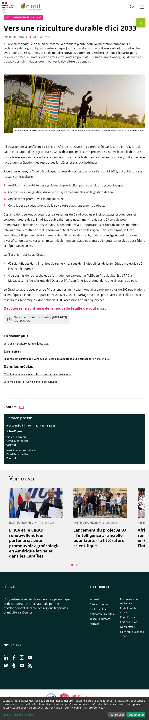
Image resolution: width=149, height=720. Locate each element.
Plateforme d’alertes (101, 614)
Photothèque (128, 617)
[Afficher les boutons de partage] (140, 22)
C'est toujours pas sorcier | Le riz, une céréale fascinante (37, 374)
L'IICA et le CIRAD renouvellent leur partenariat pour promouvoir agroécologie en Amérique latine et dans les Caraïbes (34, 543)
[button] (132, 7)
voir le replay (69, 152)
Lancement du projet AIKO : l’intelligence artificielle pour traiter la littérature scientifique (99, 537)
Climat (37, 17)
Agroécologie (21, 17)
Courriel (11, 444)
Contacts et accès (99, 609)
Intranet (94, 599)
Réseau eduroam (99, 619)
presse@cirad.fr (15, 425)
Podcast (94, 624)
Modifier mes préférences (18, 714)
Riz (7, 17)
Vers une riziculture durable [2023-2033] (27, 343)
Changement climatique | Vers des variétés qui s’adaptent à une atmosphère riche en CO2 (57, 359)
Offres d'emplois (99, 604)
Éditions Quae (128, 622)
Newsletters (127, 627)
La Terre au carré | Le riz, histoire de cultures (30, 381)
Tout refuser (116, 714)
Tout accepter (135, 714)
